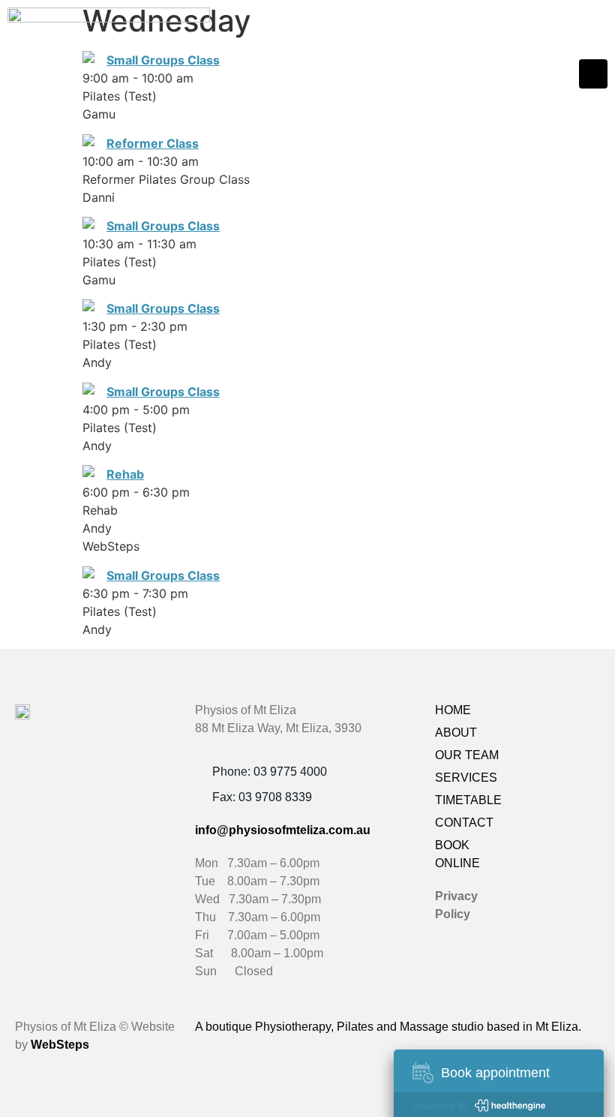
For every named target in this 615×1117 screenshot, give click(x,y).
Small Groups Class (163, 225)
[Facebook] (555, 714)
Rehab (125, 474)
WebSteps (60, 1044)
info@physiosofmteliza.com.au (282, 830)
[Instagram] (586, 714)
